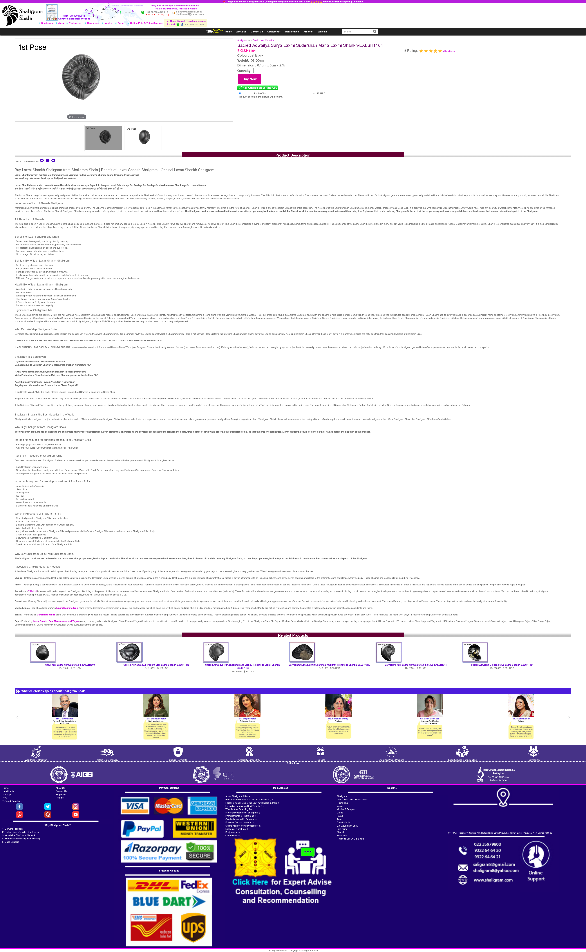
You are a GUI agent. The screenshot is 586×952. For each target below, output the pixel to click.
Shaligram (242, 40)
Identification (292, 31)
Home (228, 31)
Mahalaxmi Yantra (46, 614)
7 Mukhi (32, 591)
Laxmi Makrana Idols (67, 608)
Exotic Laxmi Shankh (263, 40)
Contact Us (257, 31)
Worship (322, 31)
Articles (308, 31)
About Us (241, 31)
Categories (273, 31)
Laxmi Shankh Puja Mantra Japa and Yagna (56, 621)
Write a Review (449, 51)
